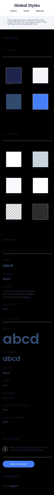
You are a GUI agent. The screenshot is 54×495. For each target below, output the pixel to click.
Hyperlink (13, 486)
